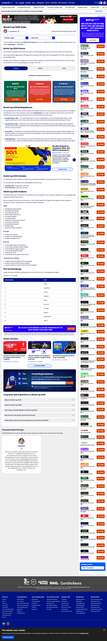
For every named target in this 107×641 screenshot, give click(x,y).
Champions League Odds (54, 7)
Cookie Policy (5, 607)
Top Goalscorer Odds (11, 124)
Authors (4, 601)
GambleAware (75, 587)
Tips (16, 3)
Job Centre (49, 609)
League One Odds (38, 7)
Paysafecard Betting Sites (81, 609)
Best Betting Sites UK (80, 599)
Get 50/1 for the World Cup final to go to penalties (63, 356)
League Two (19, 611)
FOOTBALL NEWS (39, 366)
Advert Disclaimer (101, 16)
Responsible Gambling (7, 611)
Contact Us (4, 603)
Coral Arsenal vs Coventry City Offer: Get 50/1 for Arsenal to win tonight (22, 11)
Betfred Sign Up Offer (95, 607)
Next (74, 159)
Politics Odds (64, 601)
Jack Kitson (13, 31)
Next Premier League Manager (53, 601)
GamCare (69, 587)
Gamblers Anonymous (84, 587)
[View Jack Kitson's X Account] (18, 31)
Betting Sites (40, 3)
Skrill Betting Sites (80, 611)
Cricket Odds (34, 603)
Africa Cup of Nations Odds (23, 603)
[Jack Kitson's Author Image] (21, 441)
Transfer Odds (95, 7)
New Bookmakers (80, 607)
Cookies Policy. (84, 633)
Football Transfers (21, 613)
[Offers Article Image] (28, 158)
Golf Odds (34, 607)
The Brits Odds (64, 609)
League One (19, 609)
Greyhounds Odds (36, 601)
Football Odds (35, 599)
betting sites (38, 113)
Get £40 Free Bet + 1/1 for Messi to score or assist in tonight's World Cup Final (39, 357)
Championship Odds (24, 7)
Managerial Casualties (52, 605)
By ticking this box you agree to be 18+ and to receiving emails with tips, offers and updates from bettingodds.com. (52, 387)
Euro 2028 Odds (70, 7)
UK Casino (71, 3)
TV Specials (63, 599)
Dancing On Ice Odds (66, 607)
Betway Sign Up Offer (95, 611)
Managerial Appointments (52, 607)
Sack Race (54, 3)
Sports (48, 3)
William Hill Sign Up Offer (96, 603)
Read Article (99, 11)
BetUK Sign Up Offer (95, 605)
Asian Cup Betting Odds (22, 607)
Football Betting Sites (80, 613)
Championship (20, 601)
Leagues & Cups (82, 7)
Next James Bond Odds (66, 611)
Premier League (20, 599)
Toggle (100, 3)
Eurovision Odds (64, 605)
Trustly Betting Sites (80, 603)
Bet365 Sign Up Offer (95, 601)
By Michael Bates (57, 152)
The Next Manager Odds (52, 599)
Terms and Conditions (7, 613)
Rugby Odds (34, 609)
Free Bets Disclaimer (6, 615)
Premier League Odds (8, 7)
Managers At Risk (50, 603)
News (33, 3)
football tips (11, 44)
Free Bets (28, 3)
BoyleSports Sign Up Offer (96, 609)
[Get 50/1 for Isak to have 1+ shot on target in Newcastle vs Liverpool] (14, 347)
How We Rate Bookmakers (8, 609)
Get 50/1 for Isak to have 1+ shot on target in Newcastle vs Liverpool (14, 357)
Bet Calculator (62, 3)
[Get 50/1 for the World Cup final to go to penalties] (64, 347)
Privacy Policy (5, 605)
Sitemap (4, 617)
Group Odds (8, 131)
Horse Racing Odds (36, 605)
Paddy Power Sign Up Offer (96, 599)
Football (21, 3)
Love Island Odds (65, 603)
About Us (4, 599)
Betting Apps (79, 601)
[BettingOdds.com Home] (7, 2)
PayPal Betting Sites (80, 605)
